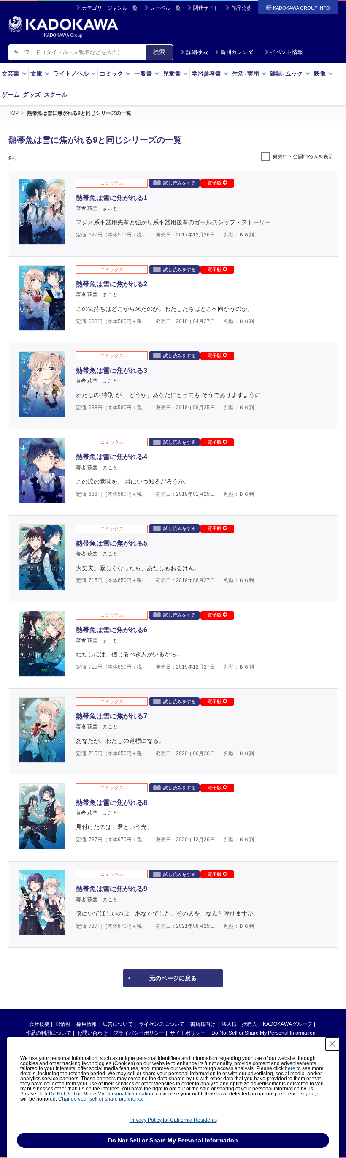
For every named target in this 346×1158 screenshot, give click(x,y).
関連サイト (206, 8)
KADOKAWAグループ (287, 1024)
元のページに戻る (173, 978)
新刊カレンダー (239, 52)
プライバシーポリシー (139, 1033)
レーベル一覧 (165, 8)
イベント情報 (286, 52)
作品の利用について (48, 1033)
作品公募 (241, 8)
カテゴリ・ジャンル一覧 (110, 8)
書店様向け (203, 1024)
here (290, 1068)
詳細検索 (197, 52)
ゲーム (10, 94)
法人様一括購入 (239, 1024)
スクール (56, 94)
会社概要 (39, 1024)
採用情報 (86, 1024)
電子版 (215, 182)
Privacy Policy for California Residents (173, 1120)
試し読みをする (179, 182)
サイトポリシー (187, 1033)
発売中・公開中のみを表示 (303, 157)
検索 (159, 52)
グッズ (32, 94)
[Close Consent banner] (332, 1044)
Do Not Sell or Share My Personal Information (263, 1033)
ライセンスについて (161, 1024)
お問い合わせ (92, 1033)
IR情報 (62, 1024)
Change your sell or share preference (101, 1098)
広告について (118, 1024)
